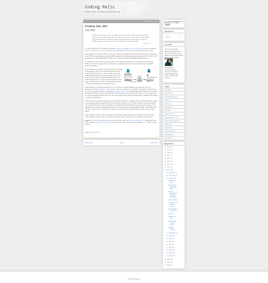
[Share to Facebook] (92, 30)
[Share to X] (90, 30)
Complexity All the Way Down (172, 204)
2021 (168, 156)
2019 (168, 158)
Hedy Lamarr (89, 50)
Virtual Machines (170, 131)
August (171, 236)
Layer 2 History (173, 200)
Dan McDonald (95, 120)
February (171, 253)
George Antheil (100, 50)
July (170, 238)
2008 (168, 265)
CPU (166, 110)
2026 (168, 147)
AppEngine (168, 134)
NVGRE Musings (171, 228)
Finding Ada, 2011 (172, 217)
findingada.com (147, 43)
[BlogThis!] (88, 30)
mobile (167, 124)
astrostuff (167, 138)
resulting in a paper (104, 89)
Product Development (171, 121)
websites (167, 128)
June (170, 241)
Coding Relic (100, 6)
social (166, 104)
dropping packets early (121, 91)
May (170, 244)
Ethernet (167, 93)
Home (122, 142)
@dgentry (167, 78)
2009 (168, 262)
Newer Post (89, 142)
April (170, 247)
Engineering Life (95, 132)
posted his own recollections (134, 120)
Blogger (137, 279)
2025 (168, 150)
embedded (168, 107)
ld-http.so (171, 213)
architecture (168, 114)
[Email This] (86, 30)
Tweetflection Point (172, 181)
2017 (168, 164)
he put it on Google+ (104, 122)
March (171, 250)
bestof (166, 100)
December (172, 172)
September (172, 233)
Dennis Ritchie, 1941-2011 (172, 210)
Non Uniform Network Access (172, 223)
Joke (166, 90)
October (171, 178)
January (171, 256)
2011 (168, 170)
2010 (168, 259)
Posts (169, 37)
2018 (168, 161)
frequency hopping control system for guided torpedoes (133, 48)
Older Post (154, 142)
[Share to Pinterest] (94, 30)
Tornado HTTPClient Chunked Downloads (172, 194)
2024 (168, 153)
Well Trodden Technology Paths (172, 187)
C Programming (169, 97)
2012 (168, 167)
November (172, 175)
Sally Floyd (113, 87)
